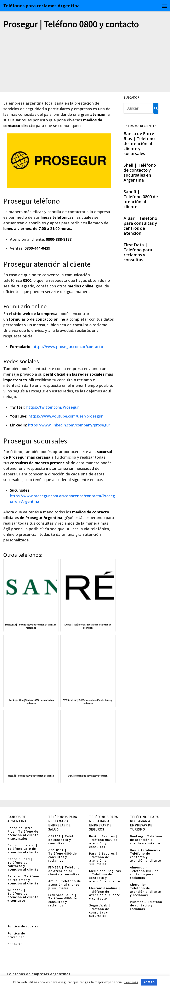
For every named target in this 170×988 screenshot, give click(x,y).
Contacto (15, 944)
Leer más (131, 982)
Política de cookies (22, 926)
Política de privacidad (16, 935)
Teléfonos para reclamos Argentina (41, 6)
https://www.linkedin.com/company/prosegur (69, 425)
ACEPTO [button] (149, 982)
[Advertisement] (85, 61)
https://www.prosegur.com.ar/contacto (68, 346)
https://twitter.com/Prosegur (52, 407)
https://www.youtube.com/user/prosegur (65, 416)
